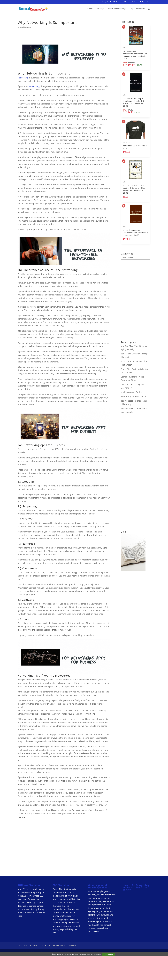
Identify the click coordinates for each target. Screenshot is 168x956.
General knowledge (95, 9)
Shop (148, 2)
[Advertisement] (64, 845)
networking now (24, 27)
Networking (34, 73)
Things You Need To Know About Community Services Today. (123, 2)
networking (34, 86)
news (98, 2)
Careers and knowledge (116, 9)
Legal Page (22, 945)
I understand (108, 954)
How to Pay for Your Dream (133, 396)
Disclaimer (72, 945)
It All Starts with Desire (131, 392)
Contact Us (45, 945)
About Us (34, 945)
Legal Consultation (137, 9)
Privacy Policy (59, 945)
